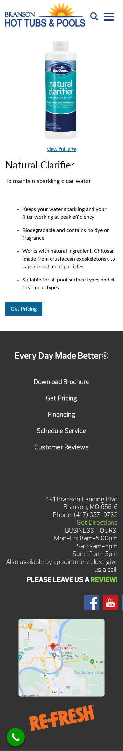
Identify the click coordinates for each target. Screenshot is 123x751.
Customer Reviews (61, 447)
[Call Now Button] (16, 737)
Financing (61, 414)
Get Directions (97, 523)
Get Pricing (24, 309)
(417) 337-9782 (96, 515)
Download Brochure (62, 382)
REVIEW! (104, 579)
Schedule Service (61, 431)
